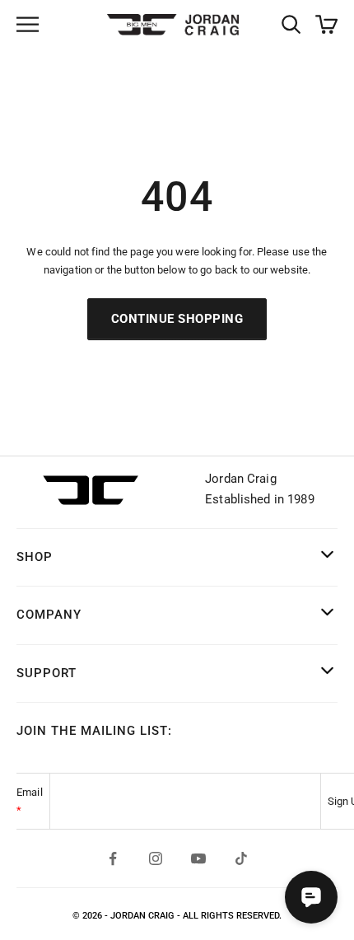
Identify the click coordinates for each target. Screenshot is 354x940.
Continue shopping (177, 318)
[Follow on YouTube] (198, 858)
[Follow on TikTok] (241, 858)
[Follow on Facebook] (113, 858)
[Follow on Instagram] (155, 858)
